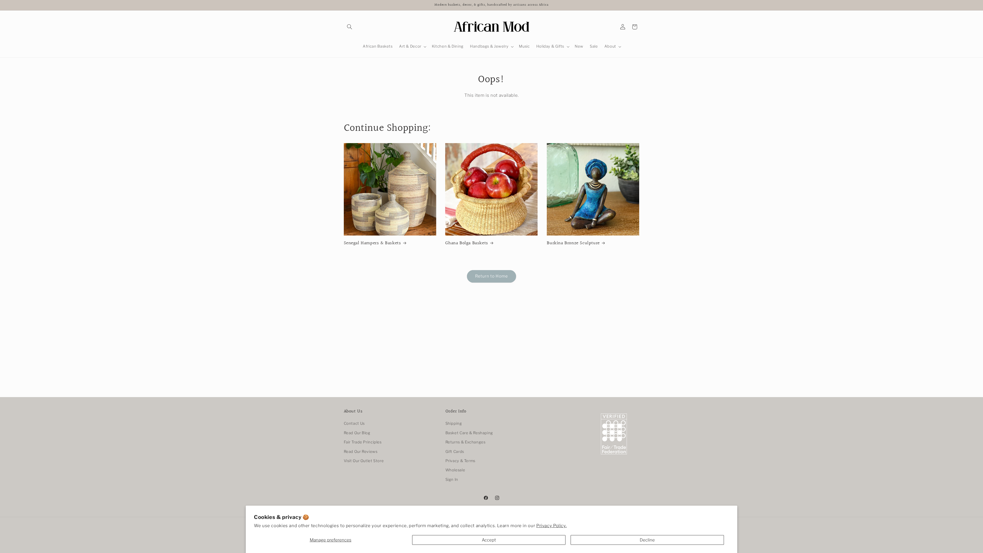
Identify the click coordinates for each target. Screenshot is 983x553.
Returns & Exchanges (465, 442)
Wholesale (455, 470)
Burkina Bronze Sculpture (573, 243)
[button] (350, 27)
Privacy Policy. (551, 525)
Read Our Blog (357, 433)
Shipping (453, 423)
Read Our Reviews (361, 451)
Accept (489, 540)
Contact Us (354, 423)
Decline (647, 540)
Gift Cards (454, 451)
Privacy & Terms (460, 461)
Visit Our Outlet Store (364, 461)
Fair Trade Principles (363, 442)
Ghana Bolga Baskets (466, 243)
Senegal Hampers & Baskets (372, 243)
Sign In (451, 479)
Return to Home (491, 276)
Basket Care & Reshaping (469, 433)
